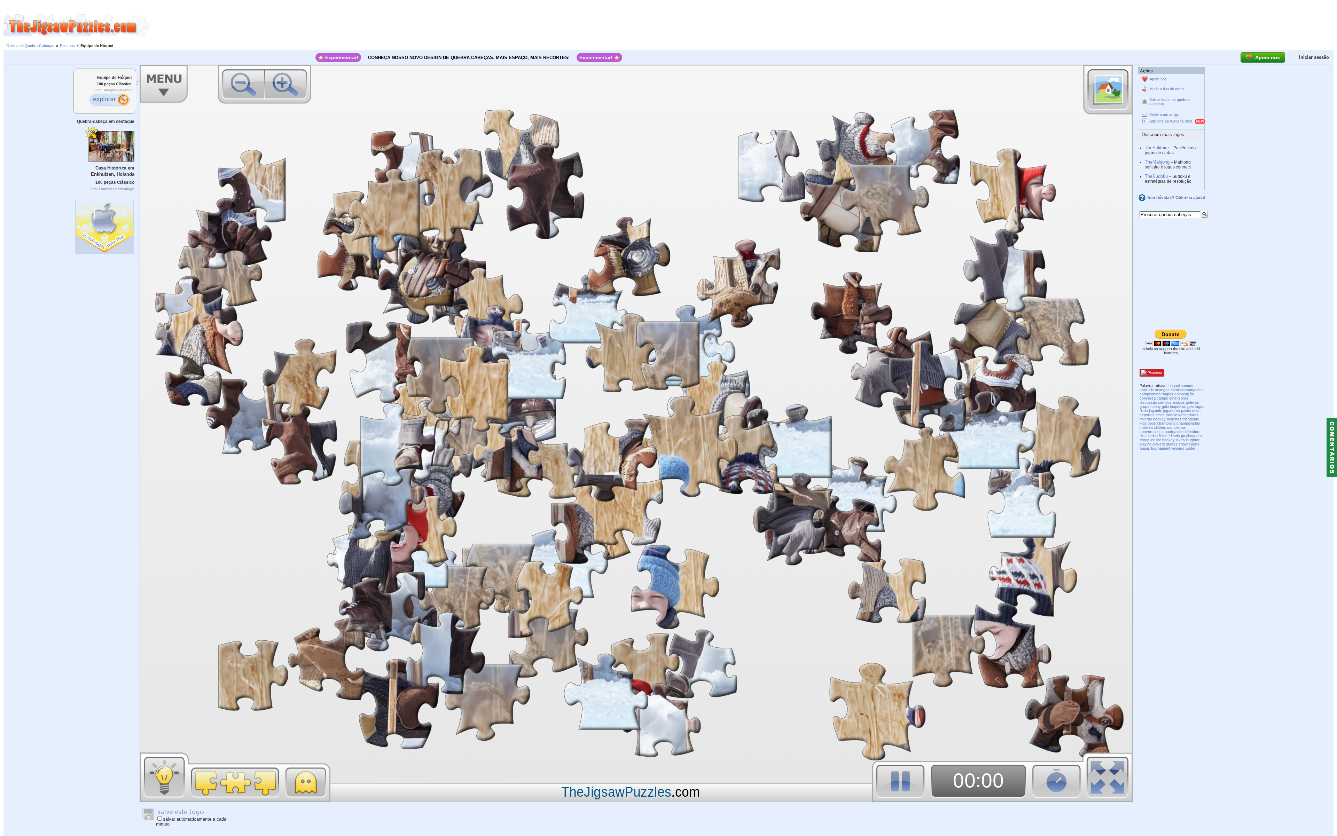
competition (1176, 427)
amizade (1147, 390)
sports (1194, 444)
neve (1196, 411)
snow (1183, 444)
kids (1143, 423)
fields (1163, 436)
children (1146, 427)
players (1158, 444)
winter (1191, 448)
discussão (1148, 402)
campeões (1195, 390)
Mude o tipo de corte (1166, 89)
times (1160, 415)
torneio (1171, 415)
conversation (1151, 431)
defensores (1178, 398)
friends (1174, 436)
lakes (1180, 440)
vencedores (1188, 415)
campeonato (1150, 394)
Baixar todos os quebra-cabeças (1169, 101)
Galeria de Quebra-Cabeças (30, 46)
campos (1165, 402)
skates (1172, 444)
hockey (1159, 419)
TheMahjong (1157, 162)
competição (1184, 394)
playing (1145, 444)
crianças (1162, 390)
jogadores (1171, 411)
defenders (1192, 431)
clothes (1160, 427)
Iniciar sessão (1314, 57)
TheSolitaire (1157, 147)
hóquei (1174, 386)
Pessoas (67, 46)
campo (1162, 398)
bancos (1187, 386)
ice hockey (1165, 440)
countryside (1172, 431)
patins (1186, 411)
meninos (1178, 390)
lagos (1199, 406)
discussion (1149, 436)
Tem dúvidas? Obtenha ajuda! (1176, 197)
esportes (1147, 415)
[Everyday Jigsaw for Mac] (104, 225)
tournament (1160, 448)
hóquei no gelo (1182, 406)
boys (1152, 423)
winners (1177, 448)
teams (1145, 448)
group (1144, 440)
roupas (1167, 394)
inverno (1146, 419)
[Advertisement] (743, 25)
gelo (1165, 406)
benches (1174, 419)
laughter (1192, 440)
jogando (1155, 411)
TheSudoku (1156, 176)
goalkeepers (1191, 436)
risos (1144, 411)
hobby (1155, 406)
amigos (1179, 402)
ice (1152, 440)
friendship (1190, 419)
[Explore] (109, 100)
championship (1188, 423)
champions (1166, 423)
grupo (1144, 406)
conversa (1148, 398)
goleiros (1192, 402)
